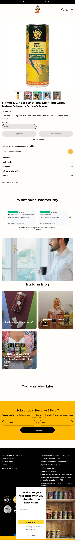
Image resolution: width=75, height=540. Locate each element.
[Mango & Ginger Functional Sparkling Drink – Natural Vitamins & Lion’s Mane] (18, 95)
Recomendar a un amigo (12, 455)
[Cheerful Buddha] (37, 9)
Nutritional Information (11, 171)
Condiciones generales (49, 471)
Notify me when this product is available (18, 146)
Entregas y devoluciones (50, 458)
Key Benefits (7, 162)
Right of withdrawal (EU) (50, 465)
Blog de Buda (7, 462)
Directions (6, 175)
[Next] (70, 55)
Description (6, 158)
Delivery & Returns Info (10, 182)
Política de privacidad (49, 468)
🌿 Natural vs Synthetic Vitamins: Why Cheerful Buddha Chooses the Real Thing (18, 358)
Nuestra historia (8, 458)
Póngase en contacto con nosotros (54, 462)
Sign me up (31, 522)
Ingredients (6, 166)
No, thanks (31, 535)
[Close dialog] (72, 489)
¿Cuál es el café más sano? (18, 322)
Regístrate (37, 430)
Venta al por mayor (9, 468)
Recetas (5, 465)
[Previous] (5, 55)
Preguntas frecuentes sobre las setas (55, 455)
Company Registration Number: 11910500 (56, 474)
